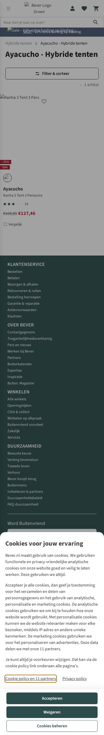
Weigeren (52, 712)
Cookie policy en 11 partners (30, 679)
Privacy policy (74, 679)
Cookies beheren (52, 726)
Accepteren (52, 698)
